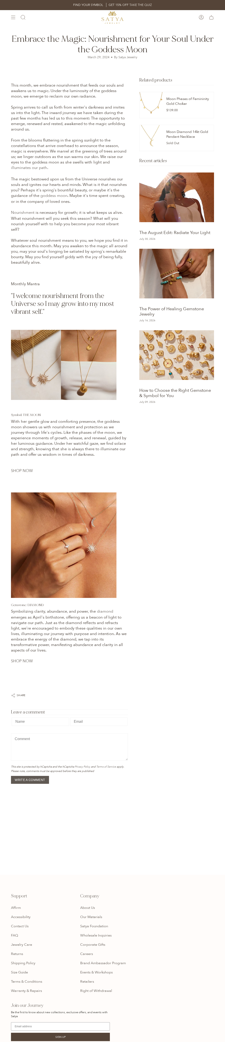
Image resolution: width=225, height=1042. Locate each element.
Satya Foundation (94, 926)
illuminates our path (29, 168)
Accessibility (21, 917)
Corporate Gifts (92, 944)
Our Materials (91, 917)
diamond (105, 611)
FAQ (14, 935)
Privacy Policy (82, 766)
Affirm (16, 907)
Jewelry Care (21, 944)
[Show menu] (13, 17)
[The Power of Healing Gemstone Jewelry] (176, 273)
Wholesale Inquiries (96, 935)
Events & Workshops (96, 972)
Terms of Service (106, 766)
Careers (86, 953)
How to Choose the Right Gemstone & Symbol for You (175, 393)
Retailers (87, 981)
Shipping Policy (23, 963)
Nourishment (22, 212)
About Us (87, 907)
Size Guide (19, 972)
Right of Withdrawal (96, 990)
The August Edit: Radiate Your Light (174, 232)
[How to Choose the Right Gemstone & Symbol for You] (176, 355)
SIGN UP (60, 1037)
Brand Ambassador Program (103, 963)
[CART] (211, 17)
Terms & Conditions (26, 981)
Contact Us (20, 926)
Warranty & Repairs (26, 990)
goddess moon (53, 195)
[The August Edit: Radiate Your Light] (176, 197)
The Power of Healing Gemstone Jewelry (171, 311)
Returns (17, 953)
